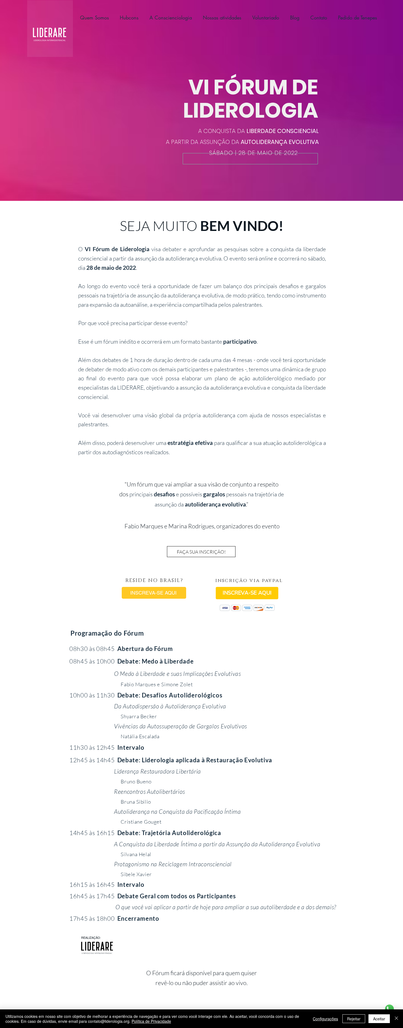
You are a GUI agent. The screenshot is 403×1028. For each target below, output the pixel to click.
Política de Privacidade (151, 1021)
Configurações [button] (325, 1018)
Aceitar (379, 1018)
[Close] (396, 1019)
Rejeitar (354, 1018)
